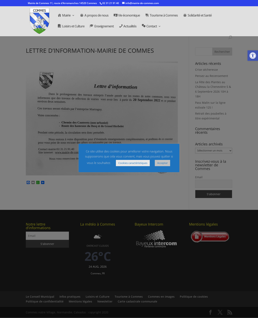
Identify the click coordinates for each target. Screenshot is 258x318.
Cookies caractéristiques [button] (132, 163)
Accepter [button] (162, 163)
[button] (253, 55)
